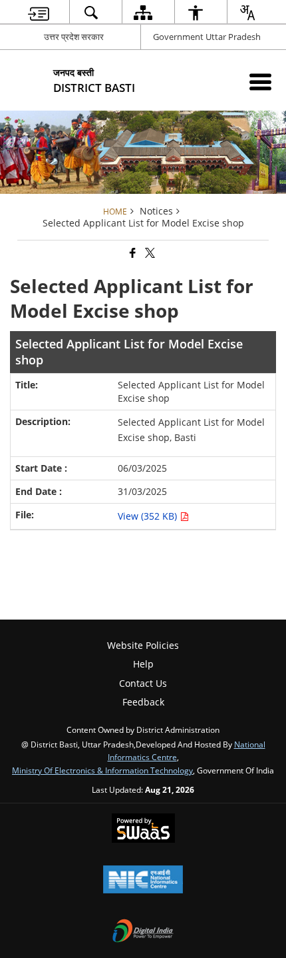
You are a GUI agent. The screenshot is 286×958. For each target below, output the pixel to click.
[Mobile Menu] (260, 81)
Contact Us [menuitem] (143, 683)
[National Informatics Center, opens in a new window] (143, 880)
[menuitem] (38, 12)
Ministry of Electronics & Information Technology (102, 770)
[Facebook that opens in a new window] (131, 253)
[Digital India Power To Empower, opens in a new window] (143, 932)
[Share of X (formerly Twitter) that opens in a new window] (149, 253)
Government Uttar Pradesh (207, 37)
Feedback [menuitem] (143, 702)
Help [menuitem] (143, 664)
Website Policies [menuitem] (143, 645)
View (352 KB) (149, 516)
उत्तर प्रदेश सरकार (74, 37)
